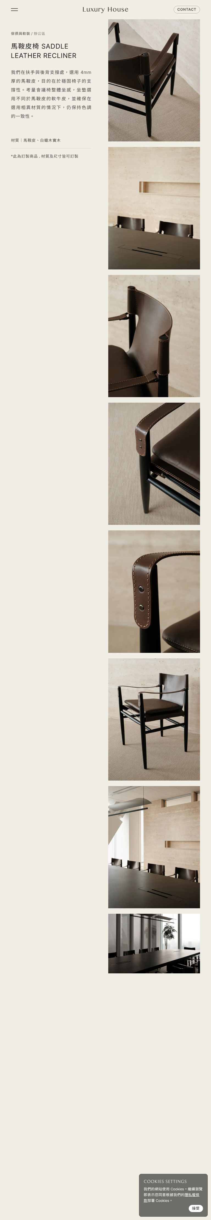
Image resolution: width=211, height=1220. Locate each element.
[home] (105, 9)
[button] (14, 9)
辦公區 (39, 34)
